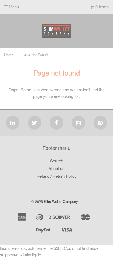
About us (56, 168)
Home (8, 54)
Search (56, 161)
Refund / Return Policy (56, 176)
